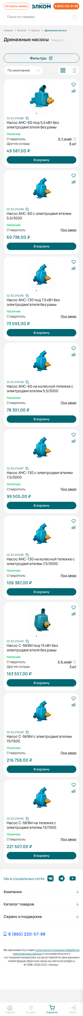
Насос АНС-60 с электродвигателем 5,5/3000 (39, 215)
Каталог (22, 30)
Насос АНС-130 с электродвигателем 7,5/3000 (40, 475)
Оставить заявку (16, 6)
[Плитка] (63, 70)
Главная (8, 30)
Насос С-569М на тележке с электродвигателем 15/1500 (31, 825)
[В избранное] (73, 84)
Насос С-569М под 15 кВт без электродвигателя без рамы (32, 647)
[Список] (74, 70)
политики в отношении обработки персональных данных (46, 952)
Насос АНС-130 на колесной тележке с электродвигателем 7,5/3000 (41, 561)
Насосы (35, 30)
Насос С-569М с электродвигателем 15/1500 (39, 738)
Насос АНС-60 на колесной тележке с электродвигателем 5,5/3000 (40, 388)
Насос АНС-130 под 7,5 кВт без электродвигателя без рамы (33, 302)
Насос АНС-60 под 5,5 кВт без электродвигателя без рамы (33, 124)
